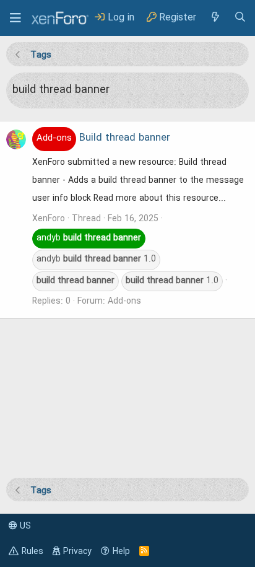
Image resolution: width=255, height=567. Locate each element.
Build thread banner (103, 138)
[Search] (240, 17)
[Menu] (15, 18)
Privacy (77, 551)
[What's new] (214, 17)
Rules (32, 551)
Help (121, 551)
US (24, 526)
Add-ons (124, 301)
